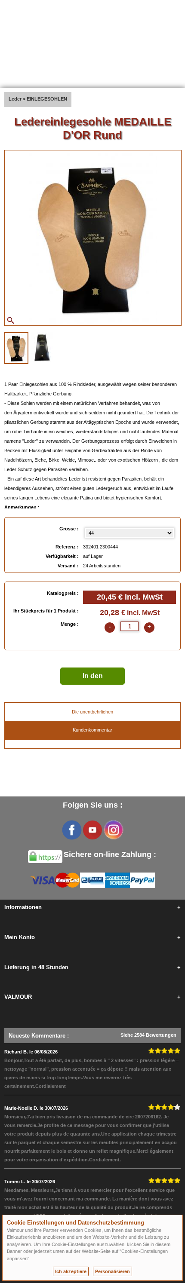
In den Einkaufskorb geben (92, 678)
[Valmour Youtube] (92, 830)
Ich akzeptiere (70, 1271)
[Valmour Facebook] (72, 830)
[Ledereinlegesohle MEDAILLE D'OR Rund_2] (42, 347)
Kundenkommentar (92, 729)
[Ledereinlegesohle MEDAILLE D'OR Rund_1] (16, 348)
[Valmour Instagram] (113, 830)
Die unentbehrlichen (92, 711)
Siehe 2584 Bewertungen (148, 1035)
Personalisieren (112, 1271)
